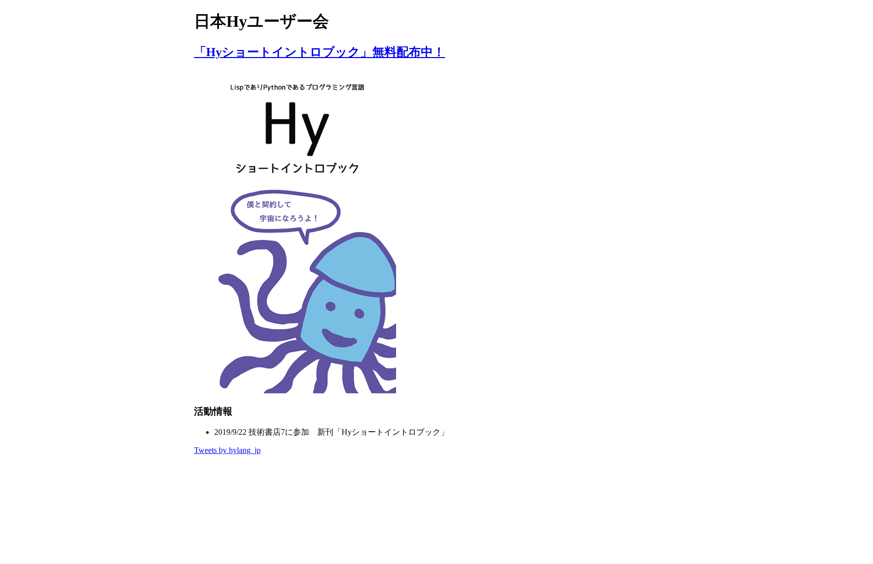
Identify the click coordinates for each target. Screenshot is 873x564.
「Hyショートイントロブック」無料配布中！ (319, 52)
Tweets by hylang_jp (227, 450)
